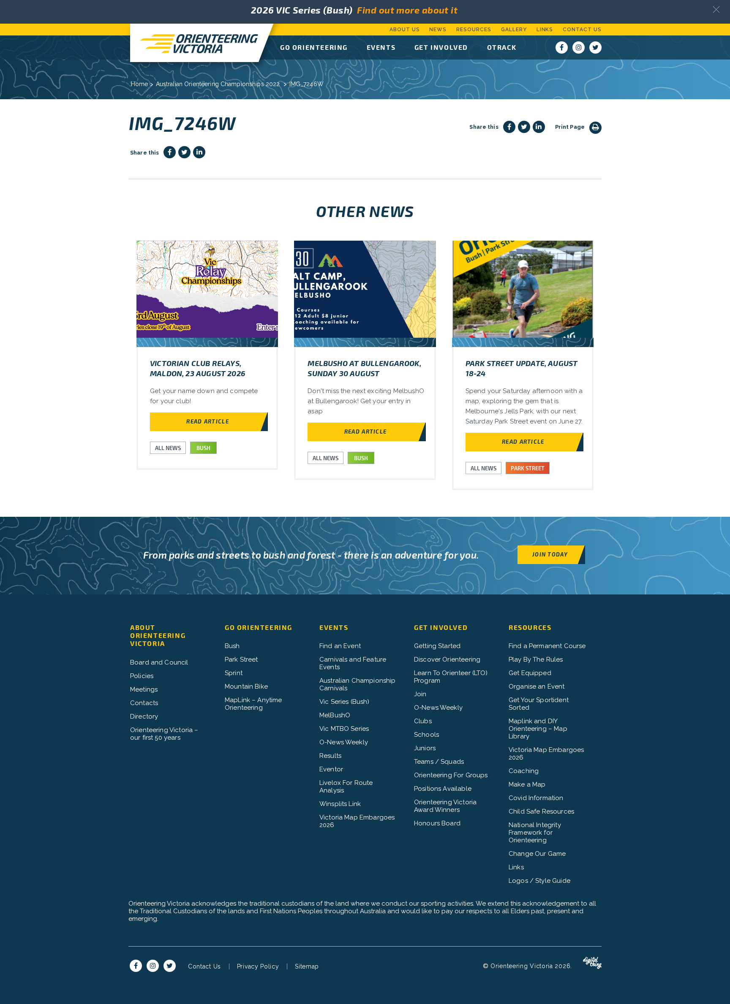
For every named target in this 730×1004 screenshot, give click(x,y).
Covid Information (536, 798)
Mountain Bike (246, 686)
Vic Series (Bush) (344, 702)
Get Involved (441, 47)
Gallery (514, 30)
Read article (207, 421)
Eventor (331, 769)
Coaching (524, 771)
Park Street (241, 659)
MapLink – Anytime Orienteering (253, 703)
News (438, 30)
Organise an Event (537, 686)
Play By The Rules (536, 659)
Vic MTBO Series (344, 729)
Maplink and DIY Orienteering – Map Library (538, 728)
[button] (716, 9)
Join (420, 694)
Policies (141, 676)
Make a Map (527, 784)
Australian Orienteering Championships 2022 (218, 84)
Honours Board (437, 823)
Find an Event (340, 646)
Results (330, 756)
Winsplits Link (340, 804)
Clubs (423, 721)
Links (545, 30)
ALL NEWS (168, 448)
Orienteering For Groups (451, 775)
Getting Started (437, 646)
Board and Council (159, 662)
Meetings (144, 689)
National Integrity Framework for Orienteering (535, 832)
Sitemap (307, 966)
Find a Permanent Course (547, 646)
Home (139, 84)
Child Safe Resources (541, 811)
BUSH (203, 448)
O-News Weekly (343, 742)
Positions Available (442, 788)
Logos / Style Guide (539, 881)
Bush (232, 646)
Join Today (550, 554)
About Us (405, 30)
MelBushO (334, 715)
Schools (426, 734)
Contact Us (582, 30)
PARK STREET (528, 468)
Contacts (144, 703)
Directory (144, 716)
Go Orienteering (314, 47)
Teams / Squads (439, 761)
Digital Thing (592, 963)
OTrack (502, 47)
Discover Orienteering (447, 659)
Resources (473, 30)
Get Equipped (530, 673)
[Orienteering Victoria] (194, 43)
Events (381, 47)
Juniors (425, 748)
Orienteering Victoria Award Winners (445, 806)
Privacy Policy (258, 966)
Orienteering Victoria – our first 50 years (164, 733)
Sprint (233, 673)
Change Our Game (537, 853)
